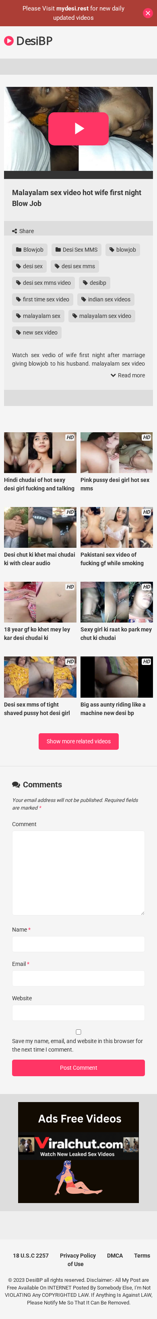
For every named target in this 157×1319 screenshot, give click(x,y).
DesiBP (33, 40)
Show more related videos (79, 741)
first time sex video (45, 299)
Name (21, 929)
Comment (24, 824)
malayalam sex (41, 316)
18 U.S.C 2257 (31, 1255)
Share (26, 231)
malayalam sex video (104, 316)
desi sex (32, 266)
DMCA (115, 1255)
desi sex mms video (46, 283)
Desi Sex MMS (79, 249)
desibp (97, 283)
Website (22, 998)
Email (20, 964)
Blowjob (32, 249)
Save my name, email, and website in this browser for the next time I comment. (77, 1045)
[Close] (148, 13)
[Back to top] (142, 1302)
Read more (131, 375)
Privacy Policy (78, 1255)
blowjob (125, 249)
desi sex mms (77, 266)
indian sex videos (108, 299)
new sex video (40, 332)
